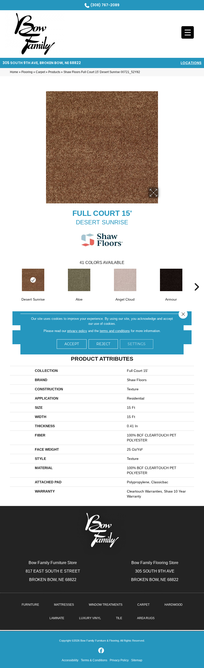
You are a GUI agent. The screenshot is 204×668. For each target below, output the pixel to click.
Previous (7, 279)
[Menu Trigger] (187, 32)
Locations (191, 62)
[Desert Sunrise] (33, 279)
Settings (137, 344)
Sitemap (136, 660)
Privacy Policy (119, 660)
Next (196, 279)
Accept (71, 344)
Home (14, 72)
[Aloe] (79, 279)
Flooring (27, 72)
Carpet (40, 72)
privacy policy (77, 331)
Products (54, 72)
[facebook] (101, 651)
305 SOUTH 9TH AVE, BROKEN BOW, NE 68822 (41, 62)
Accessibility (70, 660)
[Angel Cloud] (125, 279)
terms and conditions (115, 331)
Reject (103, 344)
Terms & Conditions (94, 660)
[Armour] (171, 279)
